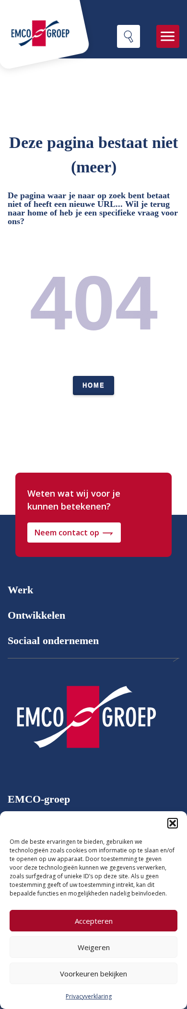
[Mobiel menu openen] (167, 36)
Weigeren (94, 947)
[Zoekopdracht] (128, 36)
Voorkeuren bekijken (93, 973)
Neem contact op (67, 532)
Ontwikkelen (36, 615)
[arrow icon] (86, 720)
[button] (172, 823)
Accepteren (94, 921)
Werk (20, 590)
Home (93, 385)
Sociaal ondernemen (53, 640)
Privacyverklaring (89, 996)
